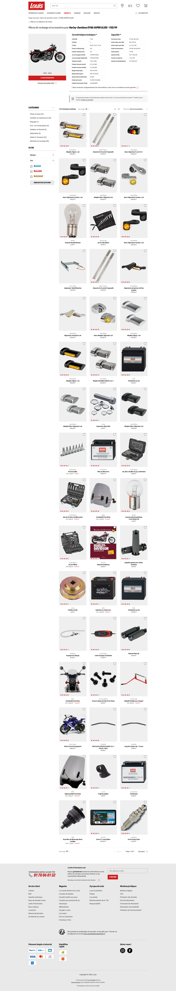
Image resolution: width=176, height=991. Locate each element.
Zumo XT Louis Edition (103, 839)
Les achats (93, 897)
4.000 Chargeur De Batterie (103, 655)
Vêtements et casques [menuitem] (35, 13)
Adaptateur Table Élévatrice (72, 288)
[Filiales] (122, 5)
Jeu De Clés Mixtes (103, 242)
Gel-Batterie (134, 794)
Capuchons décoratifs (103, 426)
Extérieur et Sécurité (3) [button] (38, 129)
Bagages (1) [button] (34, 122)
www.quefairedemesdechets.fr (94, 934)
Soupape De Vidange (72, 655)
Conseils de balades (66, 894)
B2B (29, 894)
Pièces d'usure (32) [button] (37, 114)
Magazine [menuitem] (87, 13)
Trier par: (126, 109)
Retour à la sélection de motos (41, 22)
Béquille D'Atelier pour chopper (133, 701)
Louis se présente (96, 891)
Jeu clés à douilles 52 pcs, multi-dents (134, 471)
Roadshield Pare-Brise (103, 517)
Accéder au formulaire (87, 100)
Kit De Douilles (72, 471)
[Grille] (115, 109)
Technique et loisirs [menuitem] (54, 13)
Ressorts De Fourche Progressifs (103, 152)
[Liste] (119, 109)
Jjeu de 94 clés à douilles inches (73, 517)
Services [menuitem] (97, 13)
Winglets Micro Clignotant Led (103, 197)
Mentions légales (126, 891)
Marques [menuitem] (77, 13)
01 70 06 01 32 (44, 875)
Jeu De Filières (72, 564)
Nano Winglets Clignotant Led (103, 335)
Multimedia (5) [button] (35, 133)
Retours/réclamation (35, 913)
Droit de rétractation (127, 900)
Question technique (35, 897)
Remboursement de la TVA (99, 900)
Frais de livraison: (76, 982)
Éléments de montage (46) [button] (39, 141)
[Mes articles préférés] (138, 5)
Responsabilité (95, 904)
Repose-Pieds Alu (133, 653)
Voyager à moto (64, 910)
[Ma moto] (130, 5)
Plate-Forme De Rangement (72, 746)
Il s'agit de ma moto (47, 78)
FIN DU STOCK (38, 176)
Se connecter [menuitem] (143, 13)
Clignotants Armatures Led (72, 335)
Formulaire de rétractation (129, 904)
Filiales (92, 894)
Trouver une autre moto (45, 83)
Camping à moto (65, 920)
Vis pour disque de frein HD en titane (103, 701)
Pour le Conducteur (66, 917)
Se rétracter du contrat (36, 917)
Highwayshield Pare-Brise (73, 794)
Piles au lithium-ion (103, 471)
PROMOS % (37, 171)
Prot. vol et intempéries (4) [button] (39, 126)
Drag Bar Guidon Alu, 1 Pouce (134, 746)
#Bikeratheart (64, 907)
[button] (114, 5)
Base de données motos (37, 900)
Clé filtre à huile (72, 610)
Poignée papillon (103, 794)
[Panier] (146, 5)
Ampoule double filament (73, 242)
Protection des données (128, 897)
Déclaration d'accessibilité (129, 907)
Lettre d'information (35, 904)
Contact (31, 891)
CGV (121, 894)
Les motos (63, 913)
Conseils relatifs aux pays (68, 897)
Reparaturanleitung (103, 564)
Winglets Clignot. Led (72, 152)
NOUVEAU (37, 166)
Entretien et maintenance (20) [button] (40, 118)
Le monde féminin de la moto (69, 891)
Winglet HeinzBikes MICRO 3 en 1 (103, 381)
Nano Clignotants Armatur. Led (72, 197)
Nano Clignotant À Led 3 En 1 (134, 152)
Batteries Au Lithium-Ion (103, 610)
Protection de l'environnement (130, 910)
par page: (81, 109)
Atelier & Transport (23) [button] (38, 137)
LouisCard (32, 910)
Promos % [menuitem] (67, 13)
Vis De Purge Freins (134, 839)
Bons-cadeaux (33, 907)
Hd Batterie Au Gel (134, 381)
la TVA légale (91, 980)
